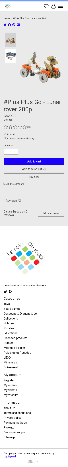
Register (9, 380)
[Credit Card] (30, 461)
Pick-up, (9, 427)
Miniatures (10, 362)
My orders (10, 385)
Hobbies (9, 323)
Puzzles (9, 328)
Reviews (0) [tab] (13, 200)
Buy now (34, 177)
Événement (11, 367)
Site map (9, 437)
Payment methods (15, 422)
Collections (11, 318)
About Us (9, 408)
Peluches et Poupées (17, 352)
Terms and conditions (17, 413)
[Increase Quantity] (14, 151)
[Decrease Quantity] (7, 151)
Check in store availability (20, 138)
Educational (11, 333)
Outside (9, 343)
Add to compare (15, 184)
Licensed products (15, 338)
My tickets (10, 390)
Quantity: (8, 145)
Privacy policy (12, 417)
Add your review (51, 213)
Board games (12, 308)
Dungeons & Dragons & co (20, 313)
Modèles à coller (14, 348)
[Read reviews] (15, 127)
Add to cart (34, 161)
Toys (7, 304)
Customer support (15, 432)
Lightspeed (10, 456)
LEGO (7, 357)
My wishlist (11, 395)
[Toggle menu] (60, 6)
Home (7, 18)
